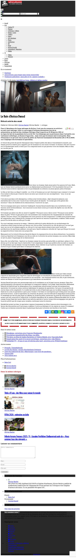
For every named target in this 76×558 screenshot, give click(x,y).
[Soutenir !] (38, 322)
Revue (6, 60)
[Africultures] (11, 8)
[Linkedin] (56, 311)
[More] (73, 311)
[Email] (52, 311)
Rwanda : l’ (13, 348)
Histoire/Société (12, 47)
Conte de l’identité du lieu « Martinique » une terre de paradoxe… (28, 352)
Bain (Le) (7, 362)
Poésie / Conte (12, 33)
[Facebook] (46, 311)
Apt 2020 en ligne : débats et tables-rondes (31, 80)
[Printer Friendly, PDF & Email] (70, 130)
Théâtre (10, 34)
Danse (9, 36)
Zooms (6, 59)
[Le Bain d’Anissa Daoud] (33, 112)
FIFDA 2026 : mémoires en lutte (16, 414)
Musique (10, 29)
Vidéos (10, 55)
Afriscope (7, 62)
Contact (11, 551)
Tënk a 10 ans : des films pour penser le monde (22, 392)
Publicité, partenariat (16, 549)
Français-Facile (8, 66)
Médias (10, 51)
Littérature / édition (13, 31)
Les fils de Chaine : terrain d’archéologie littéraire (22, 350)
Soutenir (7, 73)
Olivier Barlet (24, 125)
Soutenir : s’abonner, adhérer (18, 543)
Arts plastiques (12, 38)
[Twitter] (49, 311)
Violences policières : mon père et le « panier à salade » (24, 77)
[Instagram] (62, 311)
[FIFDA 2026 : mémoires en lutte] (14, 408)
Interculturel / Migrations (15, 49)
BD (9, 44)
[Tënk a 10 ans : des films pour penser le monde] (14, 387)
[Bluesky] (69, 311)
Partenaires (12, 545)
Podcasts (10, 57)
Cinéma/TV (11, 27)
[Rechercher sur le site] (2, 10)
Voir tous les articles (12, 509)
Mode (9, 46)
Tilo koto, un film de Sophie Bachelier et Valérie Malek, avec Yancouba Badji (34, 337)
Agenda (6, 64)
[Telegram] (65, 311)
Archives (36, 554)
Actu (5, 25)
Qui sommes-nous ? (11, 512)
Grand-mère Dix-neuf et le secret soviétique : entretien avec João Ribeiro (33, 339)
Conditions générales (16, 547)
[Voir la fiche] (9, 480)
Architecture (11, 42)
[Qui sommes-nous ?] (1, 16)
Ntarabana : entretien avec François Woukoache (24, 333)
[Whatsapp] (59, 311)
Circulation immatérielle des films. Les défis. (23, 335)
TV (5, 53)
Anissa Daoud (11, 368)
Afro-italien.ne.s (10, 355)
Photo (9, 40)
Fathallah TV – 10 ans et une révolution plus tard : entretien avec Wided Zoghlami (36, 341)
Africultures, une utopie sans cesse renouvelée (21, 75)
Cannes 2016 (8, 353)
